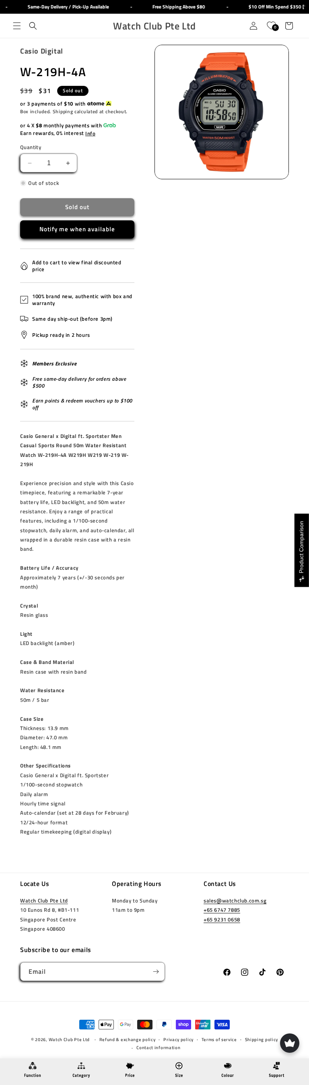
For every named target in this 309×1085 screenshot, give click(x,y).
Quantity (30, 147)
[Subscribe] (156, 971)
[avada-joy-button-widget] (289, 1043)
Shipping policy (261, 1039)
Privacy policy (178, 1039)
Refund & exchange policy (127, 1039)
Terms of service (219, 1039)
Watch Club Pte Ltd (44, 900)
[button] (17, 26)
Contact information (158, 1047)
